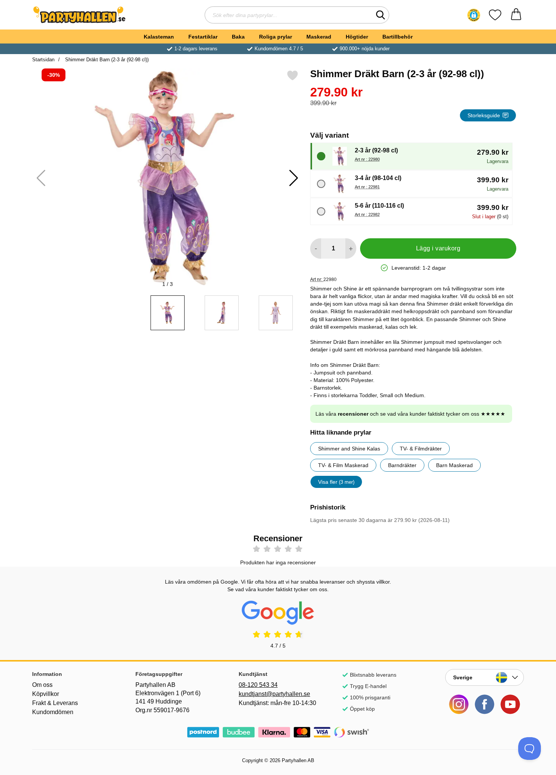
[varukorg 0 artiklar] (516, 15)
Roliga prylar (275, 37)
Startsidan (43, 59)
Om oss (42, 685)
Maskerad (318, 37)
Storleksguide (483, 115)
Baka (238, 37)
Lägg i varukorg (438, 248)
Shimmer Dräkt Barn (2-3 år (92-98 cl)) (106, 59)
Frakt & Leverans (55, 703)
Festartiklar (202, 37)
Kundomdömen (52, 712)
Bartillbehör (397, 37)
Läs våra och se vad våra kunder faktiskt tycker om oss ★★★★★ (410, 414)
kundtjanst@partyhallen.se (274, 694)
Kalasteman (159, 37)
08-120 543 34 (258, 685)
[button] (473, 15)
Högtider (357, 37)
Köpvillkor (45, 694)
